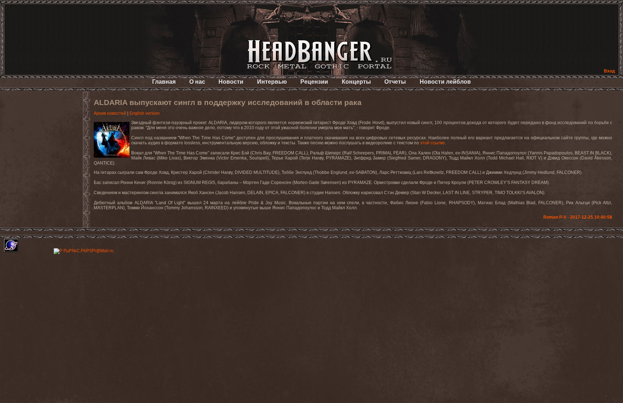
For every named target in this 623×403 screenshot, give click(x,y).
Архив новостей (110, 113)
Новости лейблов (445, 82)
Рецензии (314, 82)
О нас (197, 82)
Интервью (272, 82)
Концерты (356, 82)
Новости (230, 82)
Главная (164, 82)
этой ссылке (432, 142)
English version (144, 113)
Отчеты (395, 82)
